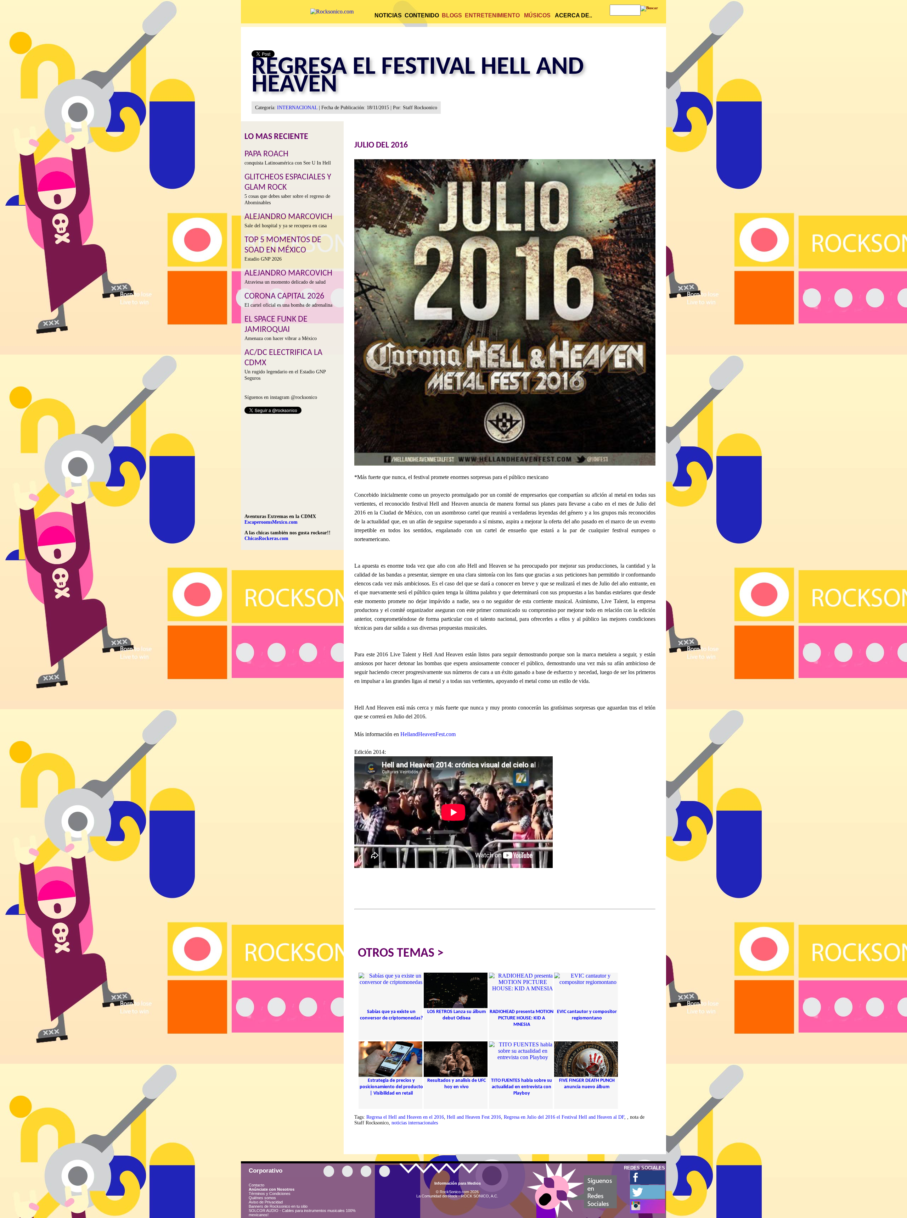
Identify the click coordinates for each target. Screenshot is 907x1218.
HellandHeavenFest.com (428, 734)
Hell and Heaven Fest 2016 (474, 1117)
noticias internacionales (414, 1122)
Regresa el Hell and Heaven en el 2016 (405, 1117)
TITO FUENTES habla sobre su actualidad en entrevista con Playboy (521, 1087)
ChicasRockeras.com (266, 538)
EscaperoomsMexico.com (271, 522)
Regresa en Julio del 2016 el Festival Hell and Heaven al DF (564, 1117)
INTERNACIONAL (297, 107)
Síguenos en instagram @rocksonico (280, 397)
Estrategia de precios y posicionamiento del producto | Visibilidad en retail (391, 1087)
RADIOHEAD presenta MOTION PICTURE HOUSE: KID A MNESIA (521, 1018)
